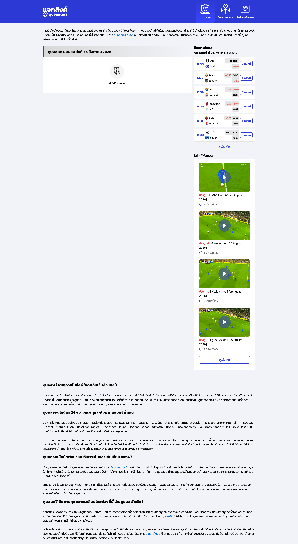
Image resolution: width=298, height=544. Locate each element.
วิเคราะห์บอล (153, 534)
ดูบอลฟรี (167, 516)
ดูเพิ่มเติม (224, 146)
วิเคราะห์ (246, 63)
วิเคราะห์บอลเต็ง (120, 467)
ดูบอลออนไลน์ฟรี (123, 35)
